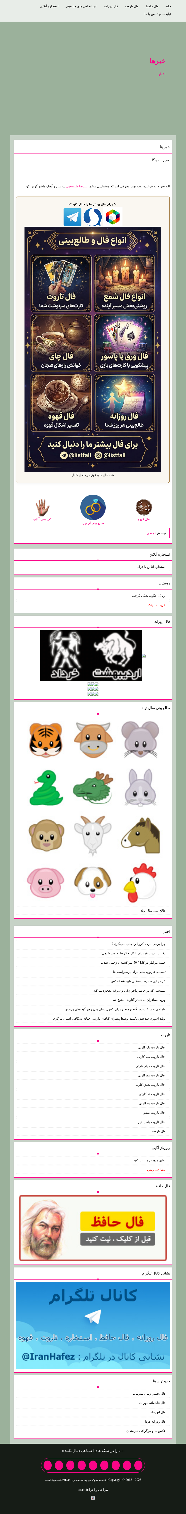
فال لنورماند (158, 1412)
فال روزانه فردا (155, 1421)
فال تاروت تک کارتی (152, 1047)
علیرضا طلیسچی (77, 186)
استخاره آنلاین (49, 6)
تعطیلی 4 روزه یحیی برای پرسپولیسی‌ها (139, 972)
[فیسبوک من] (116, 1465)
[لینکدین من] (48, 1465)
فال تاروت (132, 6)
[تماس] (93, 1465)
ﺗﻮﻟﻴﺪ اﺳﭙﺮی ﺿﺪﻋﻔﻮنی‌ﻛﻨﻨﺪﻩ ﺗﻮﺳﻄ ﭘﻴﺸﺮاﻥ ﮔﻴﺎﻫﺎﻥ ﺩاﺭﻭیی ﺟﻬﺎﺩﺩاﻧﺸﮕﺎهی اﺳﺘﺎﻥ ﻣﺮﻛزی (109, 1018)
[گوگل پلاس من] (70, 1465)
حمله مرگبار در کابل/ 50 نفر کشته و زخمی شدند (133, 962)
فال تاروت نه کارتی (152, 1094)
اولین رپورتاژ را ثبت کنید (150, 1160)
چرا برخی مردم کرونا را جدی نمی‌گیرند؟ (139, 944)
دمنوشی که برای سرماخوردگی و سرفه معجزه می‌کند (129, 990)
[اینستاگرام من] (104, 1465)
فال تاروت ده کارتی (152, 1103)
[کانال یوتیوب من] (59, 1465)
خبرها (158, 61)
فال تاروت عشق (154, 1112)
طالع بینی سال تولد (153, 910)
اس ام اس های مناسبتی (81, 6)
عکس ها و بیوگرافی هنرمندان (146, 1431)
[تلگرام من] (127, 1465)
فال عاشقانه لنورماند (152, 1403)
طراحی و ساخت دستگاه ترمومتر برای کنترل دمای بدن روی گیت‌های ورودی (115, 1009)
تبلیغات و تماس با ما (157, 14)
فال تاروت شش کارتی (150, 1084)
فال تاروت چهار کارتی (151, 1066)
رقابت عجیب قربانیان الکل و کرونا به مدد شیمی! (133, 953)
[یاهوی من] (138, 1465)
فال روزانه (111, 6)
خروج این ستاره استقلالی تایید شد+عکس (138, 981)
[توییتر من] (82, 1465)
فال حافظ (152, 6)
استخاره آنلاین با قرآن (151, 567)
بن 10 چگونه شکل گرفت (149, 595)
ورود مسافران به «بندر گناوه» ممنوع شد (139, 1000)
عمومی (151, 533)
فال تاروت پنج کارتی (152, 1075)
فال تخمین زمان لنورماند (149, 1393)
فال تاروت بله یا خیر (152, 1122)
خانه (168, 6)
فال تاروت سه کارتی (151, 1056)
